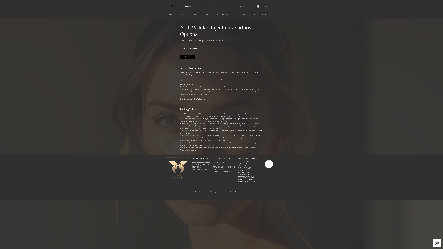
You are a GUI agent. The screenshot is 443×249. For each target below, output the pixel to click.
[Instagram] (172, 6)
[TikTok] (177, 6)
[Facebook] (175, 6)
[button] (258, 6)
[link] (187, 57)
